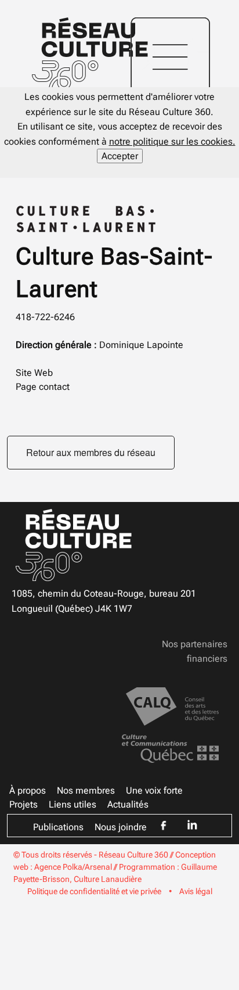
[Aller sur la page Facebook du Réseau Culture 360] (163, 825)
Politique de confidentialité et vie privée (94, 891)
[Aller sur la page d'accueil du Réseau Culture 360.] (90, 53)
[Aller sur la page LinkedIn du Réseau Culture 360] (192, 824)
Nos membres (86, 790)
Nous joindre (121, 827)
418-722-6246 (45, 316)
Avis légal (195, 891)
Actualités (128, 804)
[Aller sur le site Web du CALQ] (172, 705)
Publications (58, 827)
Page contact (43, 386)
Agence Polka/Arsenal (73, 866)
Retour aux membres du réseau (90, 452)
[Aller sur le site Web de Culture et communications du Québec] (170, 748)
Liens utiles (72, 804)
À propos (27, 790)
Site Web (34, 372)
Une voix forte (154, 790)
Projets (23, 804)
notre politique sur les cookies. (172, 141)
